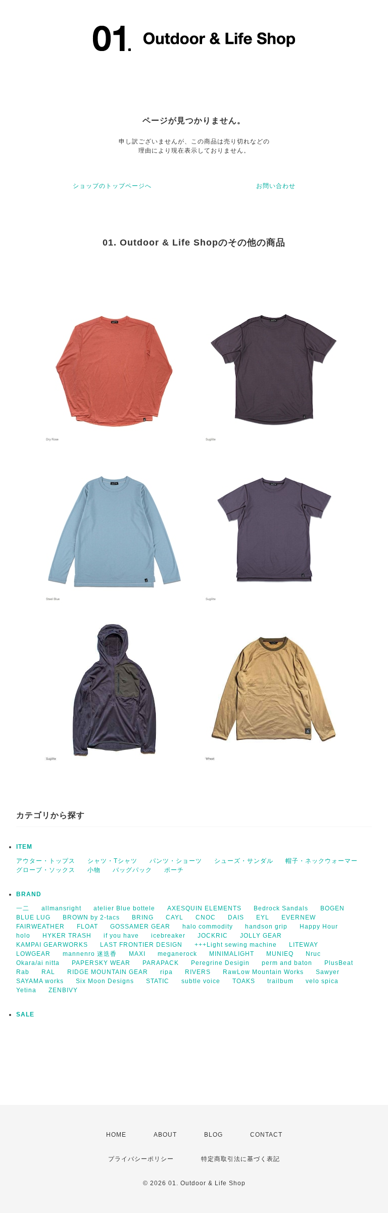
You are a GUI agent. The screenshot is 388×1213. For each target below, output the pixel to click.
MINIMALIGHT (231, 953)
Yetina (26, 990)
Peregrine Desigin (220, 962)
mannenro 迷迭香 (90, 953)
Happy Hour (319, 926)
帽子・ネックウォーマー (321, 860)
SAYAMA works (40, 981)
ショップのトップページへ (112, 185)
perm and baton (287, 962)
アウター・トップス (45, 860)
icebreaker (168, 935)
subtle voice (200, 981)
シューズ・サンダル (243, 860)
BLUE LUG (33, 917)
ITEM (24, 846)
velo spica (322, 981)
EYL (262, 917)
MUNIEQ (280, 953)
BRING (143, 917)
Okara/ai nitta (38, 962)
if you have (121, 935)
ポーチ (174, 870)
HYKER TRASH (66, 935)
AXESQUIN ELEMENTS (204, 908)
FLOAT (87, 926)
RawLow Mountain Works (263, 972)
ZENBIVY (63, 990)
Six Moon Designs (105, 981)
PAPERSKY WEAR (101, 962)
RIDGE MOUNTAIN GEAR (107, 972)
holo (23, 935)
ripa (166, 972)
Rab (22, 972)
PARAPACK (160, 962)
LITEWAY (303, 944)
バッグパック (132, 870)
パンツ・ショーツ (176, 860)
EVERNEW (298, 917)
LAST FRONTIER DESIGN (141, 944)
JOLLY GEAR (261, 935)
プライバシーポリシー (141, 1158)
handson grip (266, 926)
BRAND (28, 894)
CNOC (206, 917)
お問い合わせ (276, 185)
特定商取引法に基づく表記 (240, 1158)
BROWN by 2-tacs (91, 917)
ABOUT (165, 1134)
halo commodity (207, 926)
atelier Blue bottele (124, 908)
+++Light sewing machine (236, 944)
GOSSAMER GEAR (140, 926)
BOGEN (332, 908)
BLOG (213, 1134)
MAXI (137, 953)
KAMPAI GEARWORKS (52, 944)
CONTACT (266, 1134)
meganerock (177, 953)
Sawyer (328, 972)
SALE (25, 1014)
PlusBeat (338, 962)
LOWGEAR (33, 953)
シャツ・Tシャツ (112, 860)
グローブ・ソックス (45, 870)
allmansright (61, 908)
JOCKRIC (213, 935)
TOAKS (243, 981)
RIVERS (198, 972)
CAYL (174, 917)
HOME (116, 1134)
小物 (94, 870)
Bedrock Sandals (281, 908)
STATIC (157, 981)
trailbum (280, 981)
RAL (48, 972)
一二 (22, 908)
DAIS (236, 917)
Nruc (313, 953)
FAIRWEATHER (40, 926)
